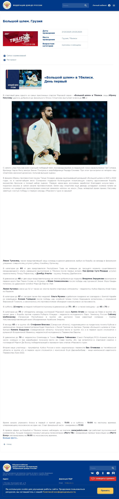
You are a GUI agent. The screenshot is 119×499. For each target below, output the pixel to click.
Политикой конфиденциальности (59, 492)
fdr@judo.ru (69, 483)
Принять (105, 491)
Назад (9, 444)
